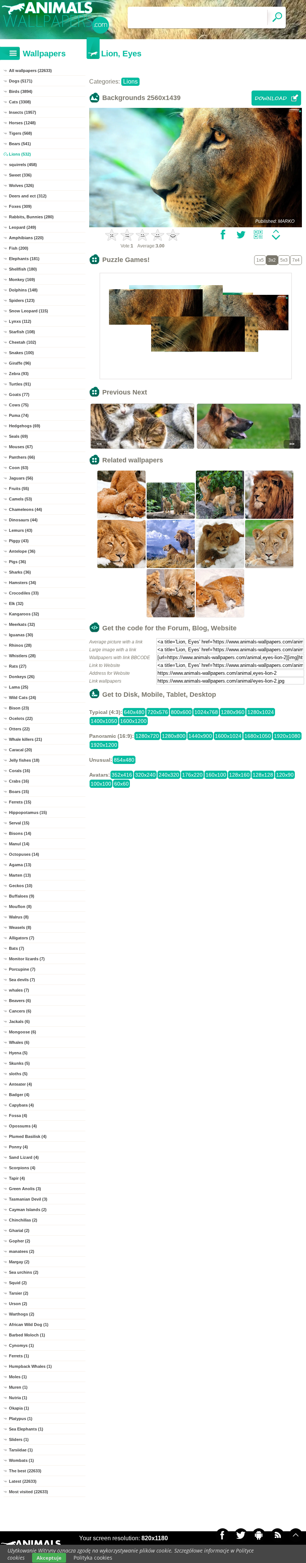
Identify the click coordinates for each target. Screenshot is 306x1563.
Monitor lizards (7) (27, 959)
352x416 (122, 775)
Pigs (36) (17, 561)
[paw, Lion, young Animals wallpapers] (171, 616)
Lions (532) (20, 154)
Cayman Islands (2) (28, 1209)
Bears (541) (20, 143)
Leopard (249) (22, 227)
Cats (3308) (20, 102)
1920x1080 (287, 736)
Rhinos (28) (20, 645)
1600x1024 (228, 736)
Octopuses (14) (24, 854)
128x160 (239, 775)
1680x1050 (257, 736)
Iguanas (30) (21, 635)
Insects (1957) (22, 112)
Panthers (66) (22, 457)
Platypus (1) (20, 1418)
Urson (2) (18, 1303)
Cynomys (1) (21, 1345)
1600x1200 (133, 721)
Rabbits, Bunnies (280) (31, 217)
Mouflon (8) (20, 906)
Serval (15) (19, 823)
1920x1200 (104, 745)
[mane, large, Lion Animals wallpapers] (121, 567)
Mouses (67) (21, 446)
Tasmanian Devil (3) (28, 1199)
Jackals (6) (19, 1021)
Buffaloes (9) (21, 896)
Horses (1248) (22, 123)
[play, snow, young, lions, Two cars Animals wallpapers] (121, 518)
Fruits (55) (19, 488)
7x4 (296, 260)
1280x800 (173, 736)
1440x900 (200, 736)
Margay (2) (19, 1262)
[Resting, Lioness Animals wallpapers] (269, 567)
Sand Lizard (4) (24, 1157)
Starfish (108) (22, 332)
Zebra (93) (19, 373)
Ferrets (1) (19, 1356)
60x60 (121, 784)
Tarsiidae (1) (21, 1450)
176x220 (192, 775)
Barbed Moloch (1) (27, 1335)
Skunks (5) (19, 1063)
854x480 (124, 760)
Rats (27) (17, 666)
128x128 (263, 775)
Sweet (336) (20, 175)
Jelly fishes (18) (24, 760)
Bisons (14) (20, 833)
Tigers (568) (20, 133)
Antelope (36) (22, 551)
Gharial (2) (19, 1230)
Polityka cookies (93, 1557)
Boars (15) (19, 791)
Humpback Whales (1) (30, 1366)
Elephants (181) (24, 258)
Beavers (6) (20, 1000)
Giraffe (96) (20, 363)
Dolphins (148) (23, 290)
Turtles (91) (20, 384)
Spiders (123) (22, 300)
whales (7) (19, 990)
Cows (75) (19, 405)
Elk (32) (16, 603)
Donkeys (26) (22, 676)
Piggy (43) (19, 541)
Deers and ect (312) (28, 196)
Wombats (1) (21, 1460)
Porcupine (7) (22, 969)
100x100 (101, 784)
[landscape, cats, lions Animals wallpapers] (171, 567)
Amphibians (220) (26, 237)
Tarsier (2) (18, 1293)
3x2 (272, 260)
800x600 (181, 712)
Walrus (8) (19, 917)
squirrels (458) (23, 164)
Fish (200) (18, 248)
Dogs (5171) (20, 81)
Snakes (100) (21, 352)
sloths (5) (18, 1073)
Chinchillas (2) (23, 1220)
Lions (130, 81)
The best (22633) (25, 1471)
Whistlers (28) (22, 655)
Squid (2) (18, 1282)
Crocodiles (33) (24, 593)
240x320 (169, 775)
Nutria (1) (18, 1397)
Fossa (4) (18, 1115)
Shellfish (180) (23, 269)
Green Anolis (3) (25, 1188)
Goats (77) (19, 394)
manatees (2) (21, 1251)
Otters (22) (19, 729)
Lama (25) (18, 687)
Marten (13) (20, 875)
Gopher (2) (19, 1241)
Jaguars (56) (21, 478)
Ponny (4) (18, 1147)
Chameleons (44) (25, 509)
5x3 (284, 260)
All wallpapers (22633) (30, 70)
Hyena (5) (18, 1053)
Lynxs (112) (20, 321)
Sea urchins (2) (23, 1272)
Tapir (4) (17, 1178)
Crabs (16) (19, 781)
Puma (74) (19, 415)
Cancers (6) (20, 1011)
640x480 (134, 712)
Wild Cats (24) (22, 697)
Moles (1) (18, 1377)
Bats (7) (16, 948)
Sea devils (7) (22, 979)
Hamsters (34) (22, 582)
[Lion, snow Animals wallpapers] (220, 616)
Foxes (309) (20, 206)
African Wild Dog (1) (29, 1324)
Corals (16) (19, 770)
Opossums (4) (23, 1126)
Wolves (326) (21, 185)
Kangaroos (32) (24, 614)
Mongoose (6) (22, 1032)
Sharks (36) (20, 572)
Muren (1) (18, 1387)
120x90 (285, 775)
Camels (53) (20, 499)
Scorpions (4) (22, 1168)
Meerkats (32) (22, 624)
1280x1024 (260, 712)
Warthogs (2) (21, 1314)
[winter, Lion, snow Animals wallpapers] (220, 567)
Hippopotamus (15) (28, 812)
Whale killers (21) (25, 739)
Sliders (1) (19, 1439)
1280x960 (232, 712)
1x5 (260, 260)
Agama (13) (20, 864)
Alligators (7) (21, 938)
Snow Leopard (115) (28, 311)
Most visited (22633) (28, 1491)
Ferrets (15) (20, 802)
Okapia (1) (19, 1408)
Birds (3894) (20, 91)
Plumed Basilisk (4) (28, 1136)
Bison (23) (19, 708)
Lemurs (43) (20, 530)
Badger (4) (19, 1094)
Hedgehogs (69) (24, 426)
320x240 (145, 775)
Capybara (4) (21, 1105)
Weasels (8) (20, 927)
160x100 (216, 775)
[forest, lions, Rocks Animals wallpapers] (171, 518)
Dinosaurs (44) (23, 520)
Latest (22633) (23, 1481)
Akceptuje (49, 1557)
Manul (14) (19, 844)
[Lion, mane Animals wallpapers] (269, 518)
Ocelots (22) (21, 718)
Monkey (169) (22, 279)
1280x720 (147, 736)
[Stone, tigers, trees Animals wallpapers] (220, 518)
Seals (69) (18, 436)
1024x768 (206, 712)
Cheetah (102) (22, 342)
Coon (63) (18, 467)
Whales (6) (19, 1042)
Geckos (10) (20, 885)
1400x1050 (104, 721)
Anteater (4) (20, 1084)
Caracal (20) (20, 750)
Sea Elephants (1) (26, 1429)
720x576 (157, 712)
